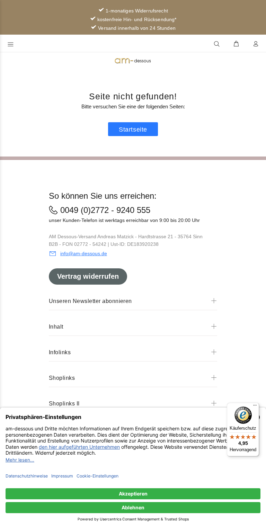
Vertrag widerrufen (88, 276)
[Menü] (255, 407)
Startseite (133, 129)
